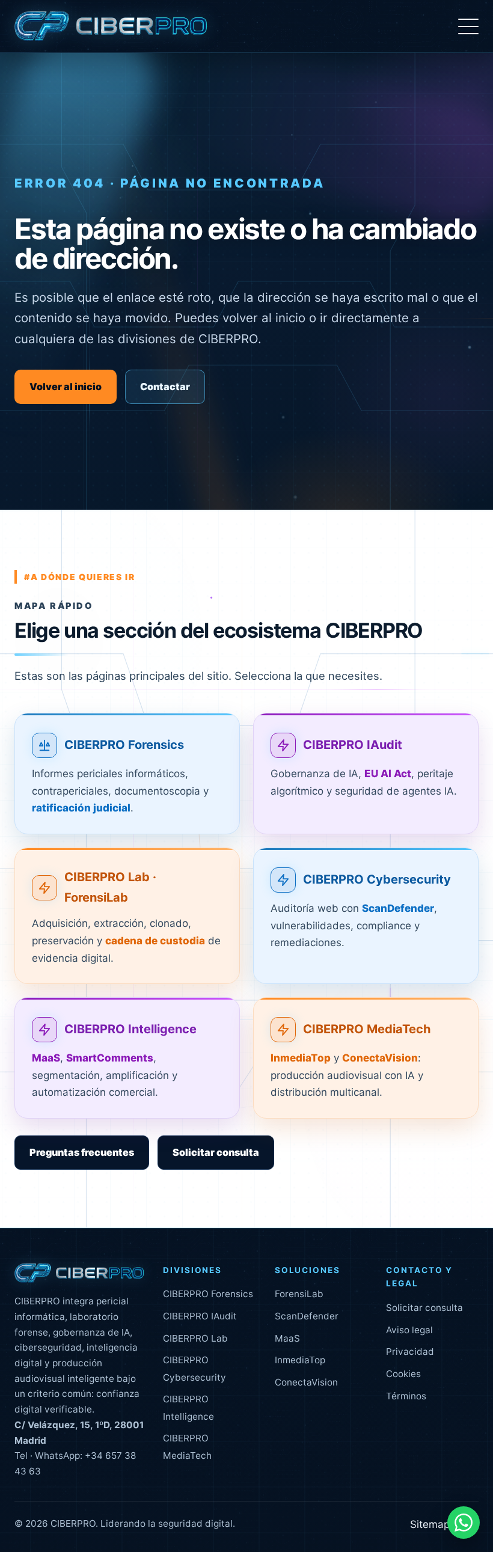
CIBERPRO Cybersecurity (377, 879)
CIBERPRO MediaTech (367, 1029)
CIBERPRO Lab (195, 1338)
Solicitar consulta (216, 1152)
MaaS (287, 1338)
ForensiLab (299, 1294)
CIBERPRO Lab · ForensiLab (110, 887)
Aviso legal (409, 1330)
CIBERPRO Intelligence (130, 1029)
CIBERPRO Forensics (124, 745)
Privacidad (410, 1351)
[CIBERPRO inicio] (110, 26)
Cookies (403, 1373)
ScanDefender (306, 1316)
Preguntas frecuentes (81, 1152)
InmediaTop (300, 1360)
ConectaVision (306, 1382)
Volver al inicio (65, 386)
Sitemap (430, 1524)
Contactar (165, 386)
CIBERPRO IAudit (352, 745)
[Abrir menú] (468, 26)
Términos (406, 1396)
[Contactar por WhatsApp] (463, 1522)
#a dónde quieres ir (79, 577)
